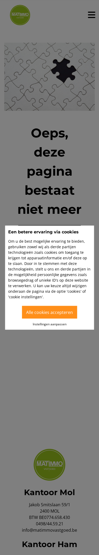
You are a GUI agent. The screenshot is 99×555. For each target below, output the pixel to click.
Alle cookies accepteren (49, 312)
